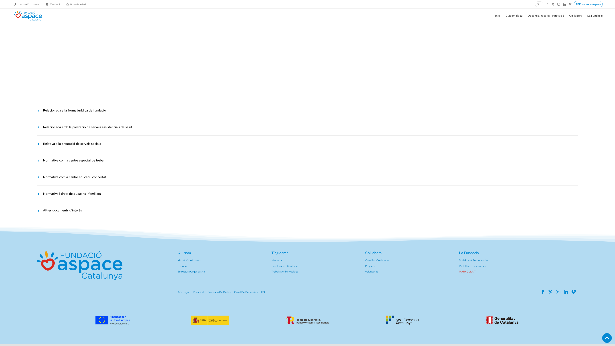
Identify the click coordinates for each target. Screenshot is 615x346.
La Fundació (469, 253)
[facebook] (547, 4)
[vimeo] (570, 4)
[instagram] (558, 4)
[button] (307, 110)
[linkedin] (564, 4)
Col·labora (373, 253)
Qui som (184, 253)
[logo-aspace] (28, 12)
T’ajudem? (279, 253)
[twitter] (553, 4)
